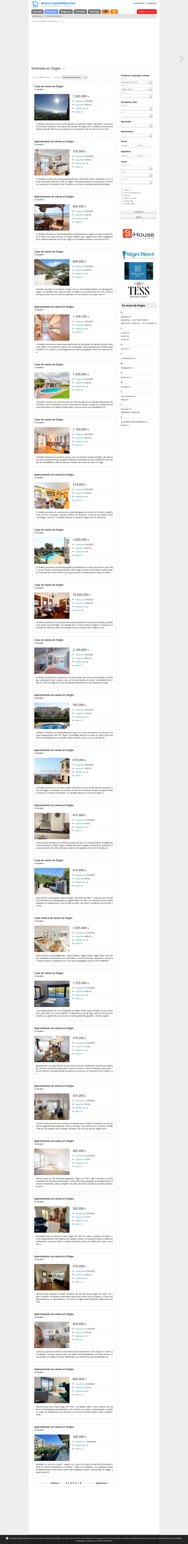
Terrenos (80, 11)
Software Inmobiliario (53, 16)
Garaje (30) (128, 201)
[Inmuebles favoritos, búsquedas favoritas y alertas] (114, 11)
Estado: (123, 172)
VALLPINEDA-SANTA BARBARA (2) (134, 422)
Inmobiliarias (37, 16)
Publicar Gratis (147, 11)
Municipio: (125, 86)
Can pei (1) (125, 333)
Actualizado (80, 820)
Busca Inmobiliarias (58, 3)
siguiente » (102, 1483)
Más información (105, 1540)
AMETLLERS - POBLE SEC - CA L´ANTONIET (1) (138, 323)
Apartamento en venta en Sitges (54, 141)
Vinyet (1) (124, 425)
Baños (78, 112)
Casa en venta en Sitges (48, 86)
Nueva (139, 217)
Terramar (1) (126, 409)
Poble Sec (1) (126, 377)
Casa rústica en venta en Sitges (53, 918)
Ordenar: (58, 77)
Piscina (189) (129, 203)
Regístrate (152, 3)
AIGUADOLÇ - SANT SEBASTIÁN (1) (134, 320)
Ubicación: (125, 179)
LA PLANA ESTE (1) (128, 358)
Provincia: (124, 79)
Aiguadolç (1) (126, 316)
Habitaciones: (126, 165)
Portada (37, 11)
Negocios (66, 11)
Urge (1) (127, 190)
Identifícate (139, 3)
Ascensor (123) (130, 198)
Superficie (79, 104)
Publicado (79, 101)
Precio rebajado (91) (132, 192)
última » (55, 1483)
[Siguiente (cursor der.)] (181, 59)
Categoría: (124, 105)
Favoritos (138, 211)
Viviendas (51, 11)
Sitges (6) (124, 399)
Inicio (34, 21)
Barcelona (53, 21)
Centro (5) (125, 339)
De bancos (128, 187)
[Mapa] (105, 11)
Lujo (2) (127, 195)
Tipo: (123, 112)
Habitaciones (80, 108)
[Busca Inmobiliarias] (35, 6)
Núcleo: (123, 93)
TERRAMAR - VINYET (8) (130, 412)
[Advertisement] (94, 43)
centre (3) (125, 336)
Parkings (94, 11)
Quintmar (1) (126, 387)
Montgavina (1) (127, 368)
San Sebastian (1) (128, 396)
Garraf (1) (125, 349)
